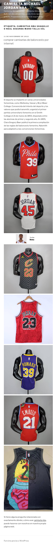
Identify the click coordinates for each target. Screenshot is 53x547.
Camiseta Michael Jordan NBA (22, 6)
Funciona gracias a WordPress (16, 541)
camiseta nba (40, 520)
